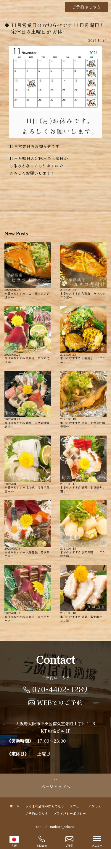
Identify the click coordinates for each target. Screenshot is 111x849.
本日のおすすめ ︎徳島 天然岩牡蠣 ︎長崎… (83, 422)
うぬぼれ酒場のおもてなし (44, 806)
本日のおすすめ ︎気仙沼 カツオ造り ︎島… (26, 358)
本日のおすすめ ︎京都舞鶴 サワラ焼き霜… (82, 552)
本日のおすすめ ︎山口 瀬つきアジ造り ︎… (26, 293)
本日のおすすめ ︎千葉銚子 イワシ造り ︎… (82, 358)
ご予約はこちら (86, 7)
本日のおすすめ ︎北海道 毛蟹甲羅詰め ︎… (26, 487)
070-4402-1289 (60, 689)
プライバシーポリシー (69, 813)
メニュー (76, 806)
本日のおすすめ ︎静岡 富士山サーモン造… (82, 616)
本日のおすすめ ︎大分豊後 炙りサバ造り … (26, 552)
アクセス (94, 806)
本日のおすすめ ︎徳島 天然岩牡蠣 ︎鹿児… (27, 422)
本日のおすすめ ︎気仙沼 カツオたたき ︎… (26, 616)
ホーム (15, 806)
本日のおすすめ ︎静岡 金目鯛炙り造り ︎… (82, 487)
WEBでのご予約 (60, 702)
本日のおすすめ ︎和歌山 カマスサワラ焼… (82, 293)
